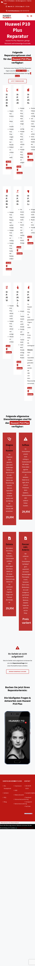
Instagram (28, 802)
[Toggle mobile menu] (31, 16)
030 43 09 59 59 (28, 787)
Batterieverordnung (18, 804)
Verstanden (20, 828)
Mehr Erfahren (28, 828)
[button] (9, 823)
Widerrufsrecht (18, 795)
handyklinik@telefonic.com (28, 793)
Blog (5, 802)
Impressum (18, 786)
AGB (16, 790)
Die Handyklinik (7, 787)
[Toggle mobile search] (28, 16)
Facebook (28, 797)
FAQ (5, 797)
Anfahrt (6, 793)
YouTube (28, 806)
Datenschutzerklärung (18, 799)
